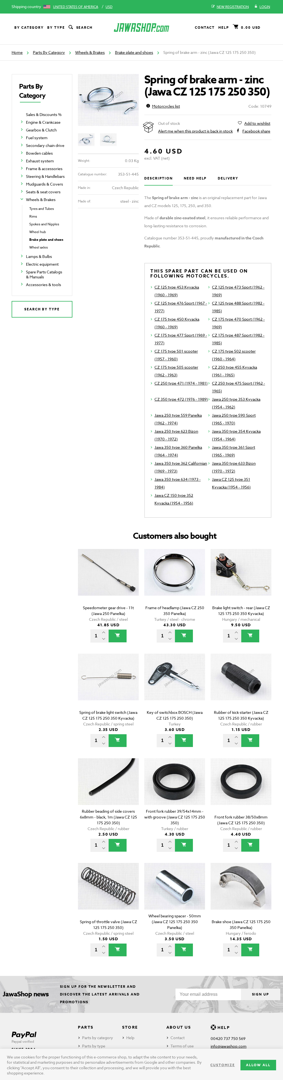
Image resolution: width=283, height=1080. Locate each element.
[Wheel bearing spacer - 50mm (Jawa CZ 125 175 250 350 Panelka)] (174, 894)
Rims (33, 216)
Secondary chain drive (45, 145)
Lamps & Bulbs (39, 256)
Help (223, 27)
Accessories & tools (43, 284)
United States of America (75, 6)
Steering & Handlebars (45, 176)
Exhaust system (40, 160)
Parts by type (93, 1046)
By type (56, 27)
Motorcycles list (166, 106)
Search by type (42, 309)
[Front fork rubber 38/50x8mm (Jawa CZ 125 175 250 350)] (241, 789)
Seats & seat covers (43, 191)
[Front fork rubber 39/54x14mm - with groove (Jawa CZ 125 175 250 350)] (174, 789)
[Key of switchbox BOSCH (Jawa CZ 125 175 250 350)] (174, 685)
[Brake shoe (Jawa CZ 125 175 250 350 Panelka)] (241, 894)
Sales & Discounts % (44, 114)
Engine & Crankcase (43, 122)
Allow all (258, 1065)
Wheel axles (38, 247)
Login (265, 6)
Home (17, 52)
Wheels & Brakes (90, 52)
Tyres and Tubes (41, 208)
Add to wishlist (257, 123)
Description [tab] (158, 178)
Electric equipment (42, 264)
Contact (205, 27)
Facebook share (256, 131)
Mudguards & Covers (44, 184)
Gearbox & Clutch (41, 130)
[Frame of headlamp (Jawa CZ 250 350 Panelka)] (174, 580)
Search (84, 27)
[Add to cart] (118, 636)
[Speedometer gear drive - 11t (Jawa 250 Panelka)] (108, 580)
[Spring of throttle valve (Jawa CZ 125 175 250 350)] (108, 894)
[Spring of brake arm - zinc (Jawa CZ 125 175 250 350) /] (108, 100)
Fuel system (37, 137)
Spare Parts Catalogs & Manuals (44, 274)
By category (29, 27)
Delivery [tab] (228, 178)
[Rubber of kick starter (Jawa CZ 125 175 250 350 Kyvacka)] (241, 685)
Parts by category (97, 1037)
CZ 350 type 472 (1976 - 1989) (181, 399)
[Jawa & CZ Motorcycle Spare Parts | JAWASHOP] (141, 27)
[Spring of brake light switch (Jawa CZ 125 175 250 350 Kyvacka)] (108, 685)
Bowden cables (39, 153)
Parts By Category (49, 52)
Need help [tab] (195, 178)
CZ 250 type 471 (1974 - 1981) (181, 383)
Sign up (260, 994)
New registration (233, 6)
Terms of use (182, 1046)
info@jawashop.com (229, 1046)
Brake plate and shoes (134, 52)
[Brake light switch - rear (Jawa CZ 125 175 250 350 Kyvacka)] (241, 580)
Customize (222, 1065)
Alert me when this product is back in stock (195, 131)
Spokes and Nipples (44, 224)
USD (109, 6)
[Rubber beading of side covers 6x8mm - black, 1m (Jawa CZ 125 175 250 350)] (108, 789)
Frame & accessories (44, 168)
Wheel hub (37, 231)
